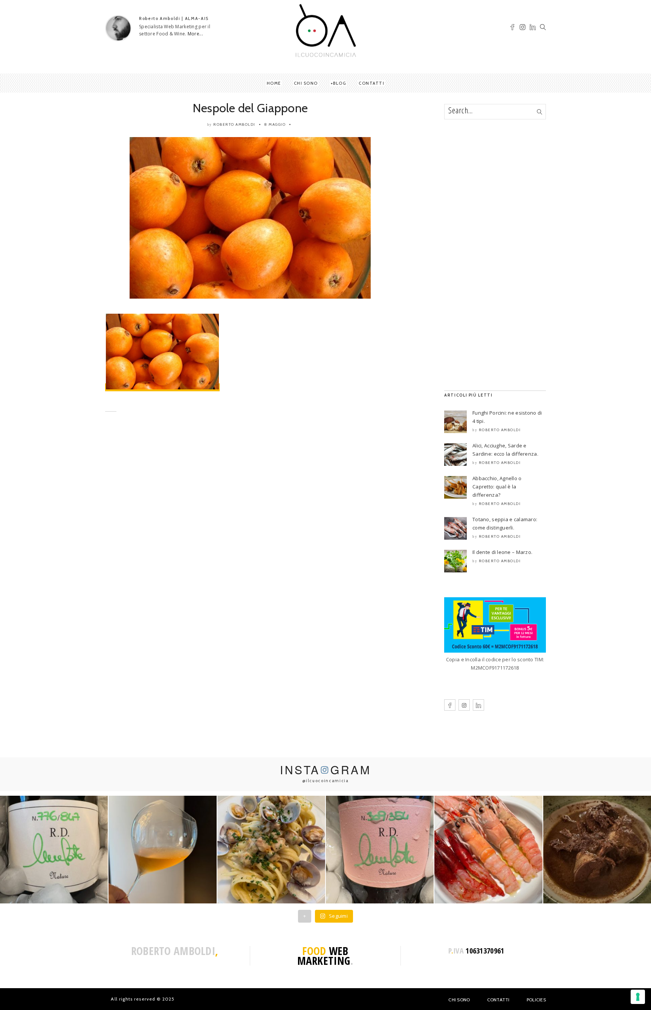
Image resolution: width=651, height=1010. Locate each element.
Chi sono (306, 83)
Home (274, 83)
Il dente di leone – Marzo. (502, 552)
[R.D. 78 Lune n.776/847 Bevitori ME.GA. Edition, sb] (162, 849)
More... (195, 34)
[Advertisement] (250, 491)
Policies (536, 999)
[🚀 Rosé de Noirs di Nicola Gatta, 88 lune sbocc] (380, 849)
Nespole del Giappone (250, 108)
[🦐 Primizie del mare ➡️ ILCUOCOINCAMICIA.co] (488, 849)
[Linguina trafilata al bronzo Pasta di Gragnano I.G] (271, 849)
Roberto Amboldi (234, 124)
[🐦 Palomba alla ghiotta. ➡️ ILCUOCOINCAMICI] (597, 849)
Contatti (371, 83)
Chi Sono (459, 999)
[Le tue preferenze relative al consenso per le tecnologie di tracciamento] (638, 997)
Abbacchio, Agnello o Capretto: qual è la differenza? (497, 486)
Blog (339, 83)
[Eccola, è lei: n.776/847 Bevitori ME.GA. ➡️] (54, 849)
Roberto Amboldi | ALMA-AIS (174, 18)
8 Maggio (275, 124)
